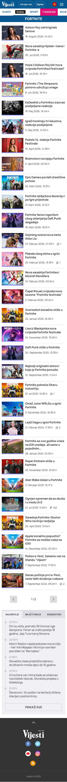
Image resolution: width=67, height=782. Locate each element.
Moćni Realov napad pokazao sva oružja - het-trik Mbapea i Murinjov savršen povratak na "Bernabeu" (34, 647)
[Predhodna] (14, 599)
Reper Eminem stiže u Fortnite (40, 463)
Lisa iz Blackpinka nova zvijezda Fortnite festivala (43, 330)
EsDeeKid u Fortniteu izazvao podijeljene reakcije (45, 104)
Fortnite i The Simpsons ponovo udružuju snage (41, 85)
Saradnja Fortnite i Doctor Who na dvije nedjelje (42, 519)
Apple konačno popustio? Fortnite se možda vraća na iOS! (43, 539)
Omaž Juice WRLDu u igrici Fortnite (43, 405)
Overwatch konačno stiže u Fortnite (44, 311)
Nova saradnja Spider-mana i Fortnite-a (44, 48)
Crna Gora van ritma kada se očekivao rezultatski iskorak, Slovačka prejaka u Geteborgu (33, 678)
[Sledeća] (53, 599)
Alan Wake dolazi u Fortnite (43, 480)
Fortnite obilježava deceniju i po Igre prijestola (45, 198)
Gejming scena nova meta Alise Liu (43, 236)
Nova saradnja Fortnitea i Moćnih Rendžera (42, 274)
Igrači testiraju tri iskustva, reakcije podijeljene (43, 123)
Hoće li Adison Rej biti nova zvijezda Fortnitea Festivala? (44, 67)
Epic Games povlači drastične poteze (45, 179)
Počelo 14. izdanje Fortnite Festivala (43, 141)
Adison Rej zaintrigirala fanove (41, 29)
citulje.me (26, 4)
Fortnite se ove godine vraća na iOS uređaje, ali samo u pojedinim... (44, 444)
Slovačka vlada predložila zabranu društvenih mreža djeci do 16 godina (32, 663)
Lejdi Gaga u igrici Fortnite (43, 422)
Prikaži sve (33, 707)
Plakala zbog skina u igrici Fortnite (42, 255)
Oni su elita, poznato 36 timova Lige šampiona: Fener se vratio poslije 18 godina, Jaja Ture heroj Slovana (32, 629)
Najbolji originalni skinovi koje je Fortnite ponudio (42, 368)
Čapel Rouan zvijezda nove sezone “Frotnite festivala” (43, 293)
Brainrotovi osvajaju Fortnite (44, 158)
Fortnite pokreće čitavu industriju (41, 386)
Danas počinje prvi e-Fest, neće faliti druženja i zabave (44, 577)
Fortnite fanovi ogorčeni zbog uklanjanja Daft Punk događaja (43, 218)
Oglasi (40, 4)
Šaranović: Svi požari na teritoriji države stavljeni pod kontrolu (34, 694)
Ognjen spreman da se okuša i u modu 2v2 (45, 500)
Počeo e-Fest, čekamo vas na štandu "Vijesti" (45, 558)
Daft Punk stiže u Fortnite (42, 347)
